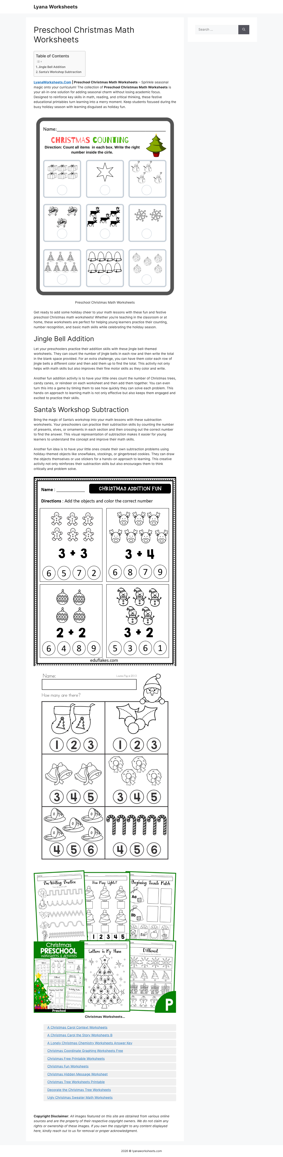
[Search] (243, 29)
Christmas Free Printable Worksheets (76, 1059)
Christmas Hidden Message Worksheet (77, 1074)
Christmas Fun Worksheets (68, 1066)
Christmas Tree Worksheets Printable (76, 1082)
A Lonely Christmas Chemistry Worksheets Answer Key (89, 1043)
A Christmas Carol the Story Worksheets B (79, 1035)
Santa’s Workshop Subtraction (60, 72)
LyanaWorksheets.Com (52, 82)
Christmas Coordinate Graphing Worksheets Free (85, 1051)
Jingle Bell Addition (51, 67)
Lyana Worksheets (56, 7)
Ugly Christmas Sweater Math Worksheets (80, 1097)
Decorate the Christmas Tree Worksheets (79, 1090)
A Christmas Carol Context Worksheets (77, 1027)
